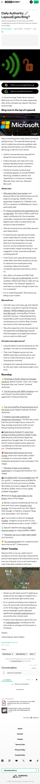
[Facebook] (2, 761)
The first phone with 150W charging (18, 391)
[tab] (6, 679)
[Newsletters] (31, 761)
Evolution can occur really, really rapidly (20, 535)
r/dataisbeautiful (12, 622)
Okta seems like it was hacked (15, 193)
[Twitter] (23, 761)
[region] (20, 692)
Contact (20, 734)
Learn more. (34, 9)
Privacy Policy (20, 750)
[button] (20, 2)
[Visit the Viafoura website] (34, 717)
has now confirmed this (21, 278)
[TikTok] (38, 761)
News (16, 642)
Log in (30, 665)
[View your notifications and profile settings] (37, 680)
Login (36, 2)
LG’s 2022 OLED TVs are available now (19, 478)
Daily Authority (6, 642)
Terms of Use (20, 744)
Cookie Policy (20, 755)
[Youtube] (16, 761)
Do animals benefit (12, 542)
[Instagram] (9, 761)
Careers (20, 739)
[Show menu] (2, 2)
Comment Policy (16, 661)
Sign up (35, 665)
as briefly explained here (23, 613)
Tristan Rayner (7, 29)
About (20, 729)
